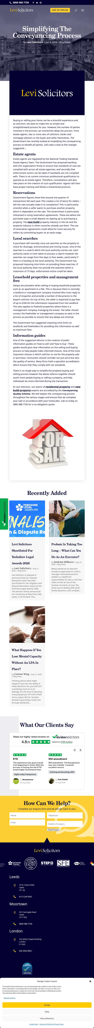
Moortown (18, 903)
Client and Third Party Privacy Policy (51, 1024)
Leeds (14, 876)
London (16, 930)
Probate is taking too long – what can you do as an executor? (66, 550)
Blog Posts (64, 42)
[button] (90, 981)
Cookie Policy (33, 1024)
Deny (47, 1012)
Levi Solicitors (35, 42)
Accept (47, 1005)
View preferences (47, 1018)
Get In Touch (60, 10)
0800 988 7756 (21, 2)
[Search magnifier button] (82, 18)
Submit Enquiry (53, 830)
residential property (58, 386)
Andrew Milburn (64, 562)
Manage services (9, 998)
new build (34, 222)
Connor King (21, 674)
